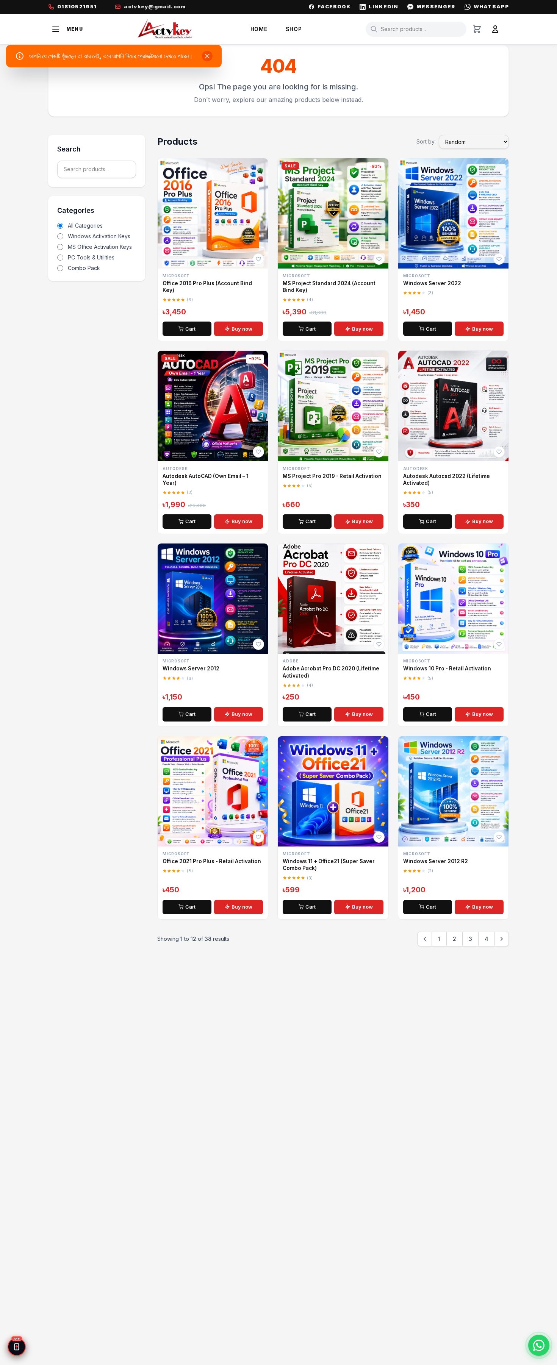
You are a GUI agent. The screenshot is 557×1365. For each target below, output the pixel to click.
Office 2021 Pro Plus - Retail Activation (212, 861)
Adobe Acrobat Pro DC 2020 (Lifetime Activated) (331, 671)
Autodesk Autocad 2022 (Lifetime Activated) (446, 479)
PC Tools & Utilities (91, 257)
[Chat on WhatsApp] (538, 1345)
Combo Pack (84, 268)
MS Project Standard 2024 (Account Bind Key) (329, 286)
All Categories (85, 225)
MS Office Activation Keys (100, 247)
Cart (190, 329)
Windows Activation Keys (99, 236)
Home (259, 29)
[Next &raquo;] (501, 939)
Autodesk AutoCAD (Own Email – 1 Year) (206, 479)
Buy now (242, 329)
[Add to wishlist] (258, 259)
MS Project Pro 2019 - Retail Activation (332, 476)
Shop (294, 29)
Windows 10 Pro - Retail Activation (447, 668)
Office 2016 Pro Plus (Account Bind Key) (207, 286)
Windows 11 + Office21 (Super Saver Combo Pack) (329, 864)
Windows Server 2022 (432, 283)
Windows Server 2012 (191, 668)
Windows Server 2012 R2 (435, 861)
